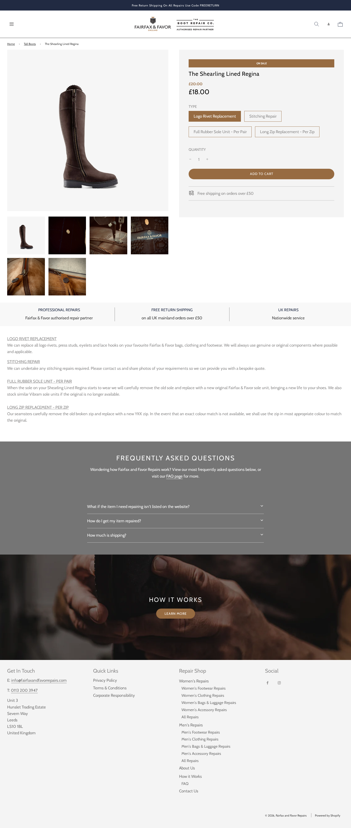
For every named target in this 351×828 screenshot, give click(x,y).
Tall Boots (30, 44)
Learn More (176, 613)
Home (11, 44)
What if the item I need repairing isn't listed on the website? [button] (138, 506)
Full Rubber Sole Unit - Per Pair (220, 131)
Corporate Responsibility (114, 695)
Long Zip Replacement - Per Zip (287, 131)
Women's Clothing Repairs (202, 695)
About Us (187, 768)
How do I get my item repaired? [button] (114, 520)
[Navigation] (12, 24)
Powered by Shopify (327, 815)
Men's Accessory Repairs (201, 753)
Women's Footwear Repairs (203, 688)
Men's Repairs (191, 725)
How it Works (190, 776)
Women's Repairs (194, 681)
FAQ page (174, 476)
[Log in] (328, 24)
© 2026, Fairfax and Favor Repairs (286, 815)
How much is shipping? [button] (106, 535)
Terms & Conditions (110, 688)
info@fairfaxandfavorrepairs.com (39, 680)
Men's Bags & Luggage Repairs (205, 746)
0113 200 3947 (24, 690)
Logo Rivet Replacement (215, 116)
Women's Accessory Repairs (204, 709)
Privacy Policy (105, 680)
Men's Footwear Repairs (200, 732)
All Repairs (190, 716)
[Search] (316, 24)
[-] (190, 159)
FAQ (184, 783)
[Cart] (340, 24)
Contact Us (188, 791)
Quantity (197, 149)
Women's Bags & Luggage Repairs (208, 702)
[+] (207, 159)
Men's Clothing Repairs (199, 739)
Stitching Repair (263, 116)
